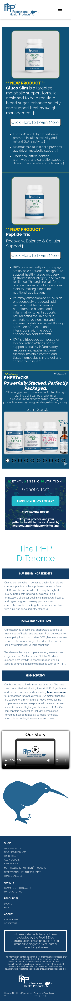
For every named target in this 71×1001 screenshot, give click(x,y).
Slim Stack (37, 409)
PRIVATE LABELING (13, 876)
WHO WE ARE (11, 919)
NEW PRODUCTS (12, 848)
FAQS (6, 907)
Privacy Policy (40, 995)
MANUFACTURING (13, 892)
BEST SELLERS (11, 863)
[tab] (7, 460)
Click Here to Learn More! (35, 122)
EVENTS (8, 904)
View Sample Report (35, 511)
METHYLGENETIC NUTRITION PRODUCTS (25, 867)
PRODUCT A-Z (11, 856)
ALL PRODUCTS (11, 860)
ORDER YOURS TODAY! (35, 501)
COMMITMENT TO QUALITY (17, 888)
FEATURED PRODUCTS (15, 852)
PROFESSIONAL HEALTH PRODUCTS (22, 872)
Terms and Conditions (44, 993)
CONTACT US (10, 923)
